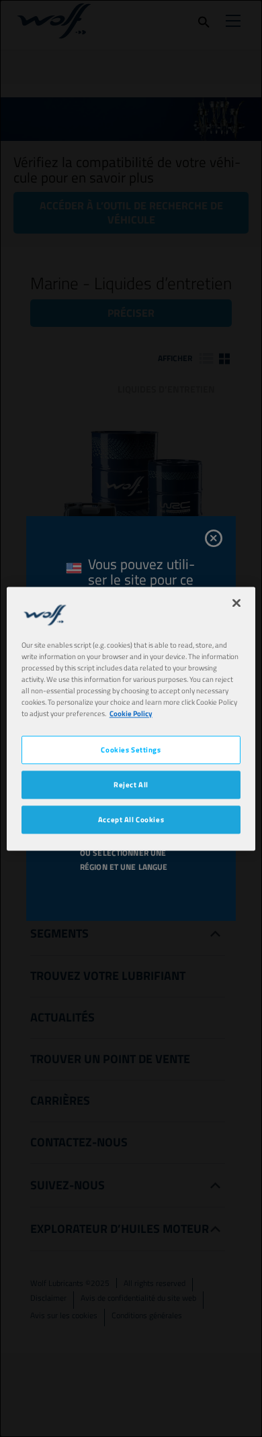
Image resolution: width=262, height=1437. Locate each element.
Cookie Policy (131, 713)
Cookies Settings (131, 749)
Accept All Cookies (131, 819)
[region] (131, 718)
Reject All (131, 784)
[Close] (236, 602)
